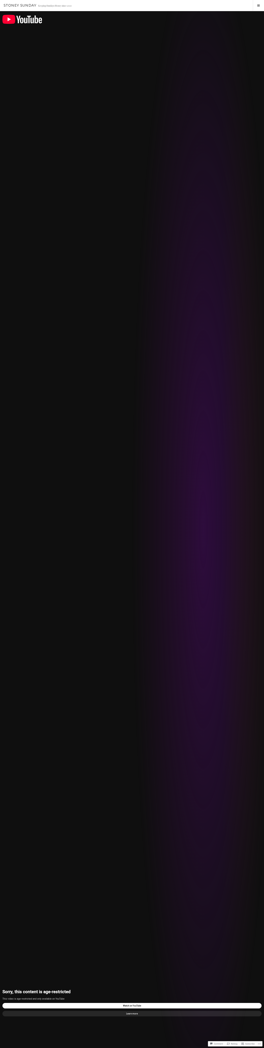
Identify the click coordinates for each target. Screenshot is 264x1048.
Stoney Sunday (20, 5)
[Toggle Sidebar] (258, 5)
